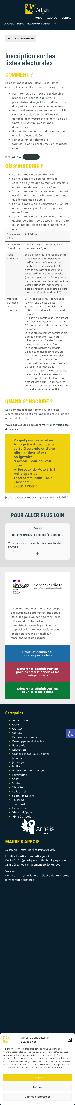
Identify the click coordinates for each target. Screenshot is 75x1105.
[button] (70, 1040)
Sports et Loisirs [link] (23, 795)
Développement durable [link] (28, 741)
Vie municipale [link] (22, 812)
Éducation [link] (19, 749)
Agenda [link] (52, 18)
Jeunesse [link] (17, 758)
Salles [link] (16, 779)
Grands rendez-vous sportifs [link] (31, 753)
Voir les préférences (38, 1096)
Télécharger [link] (31, 157)
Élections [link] (38, 528)
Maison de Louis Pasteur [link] (28, 770)
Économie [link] (18, 745)
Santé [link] (16, 783)
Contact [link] (67, 18)
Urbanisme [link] (19, 808)
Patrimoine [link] (19, 774)
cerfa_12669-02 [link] (13, 157)
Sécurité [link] (17, 787)
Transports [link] (19, 804)
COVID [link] (17, 728)
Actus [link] (38, 18)
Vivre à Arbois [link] (21, 816)
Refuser (37, 1087)
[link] (70, 733)
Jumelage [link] (18, 762)
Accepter (38, 1077)
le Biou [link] (16, 766)
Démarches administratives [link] (30, 737)
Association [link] (20, 720)
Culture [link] (17, 733)
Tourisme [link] (18, 799)
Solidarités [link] (19, 791)
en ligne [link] (41, 248)
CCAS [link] (15, 724)
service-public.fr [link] (40, 97)
